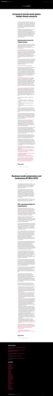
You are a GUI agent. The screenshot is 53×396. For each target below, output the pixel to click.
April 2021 (9, 372)
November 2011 (10, 389)
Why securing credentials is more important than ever (16, 353)
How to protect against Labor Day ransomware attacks (16, 358)
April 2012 (9, 386)
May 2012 (9, 385)
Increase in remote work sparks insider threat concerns (26, 15)
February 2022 (10, 367)
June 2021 (9, 370)
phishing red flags (28, 286)
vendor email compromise (27, 298)
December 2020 (10, 376)
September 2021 (10, 368)
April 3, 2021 (27, 180)
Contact (48, 1)
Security (26, 11)
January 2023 (10, 365)
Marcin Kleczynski (4, 1)
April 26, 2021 (27, 18)
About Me (44, 1)
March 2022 (10, 366)
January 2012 (10, 387)
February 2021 (10, 374)
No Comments (32, 18)
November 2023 (10, 364)
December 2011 (10, 388)
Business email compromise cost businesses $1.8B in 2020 (26, 177)
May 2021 (9, 371)
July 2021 (9, 369)
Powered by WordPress (19, 394)
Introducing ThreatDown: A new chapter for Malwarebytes (17, 347)
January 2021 (10, 375)
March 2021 (10, 373)
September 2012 (10, 383)
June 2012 (9, 384)
